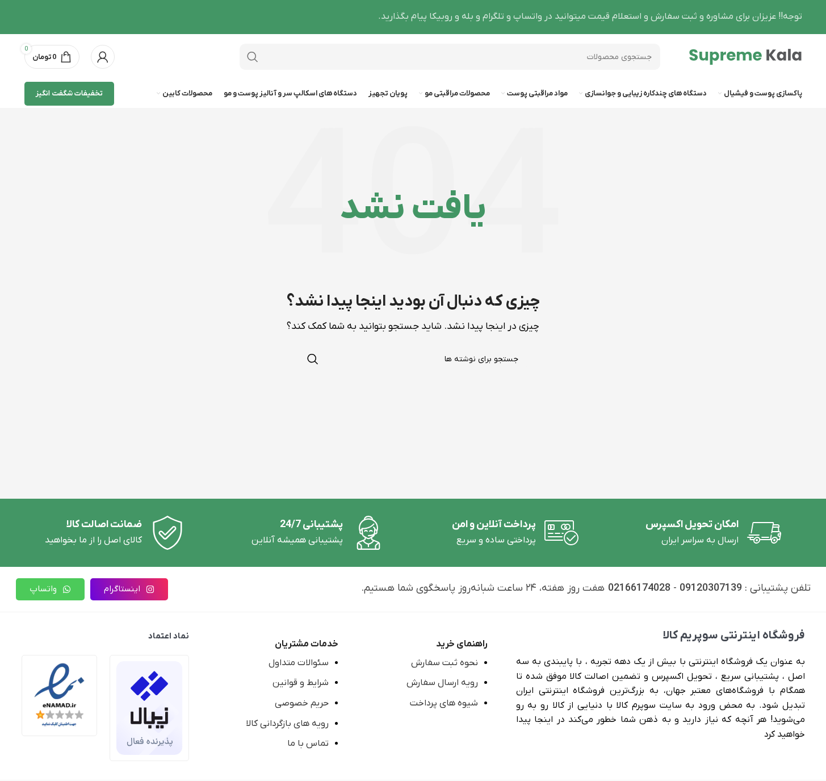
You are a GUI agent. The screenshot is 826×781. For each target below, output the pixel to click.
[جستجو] (253, 57)
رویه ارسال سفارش (442, 682)
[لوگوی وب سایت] (745, 56)
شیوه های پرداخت (444, 703)
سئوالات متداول (299, 663)
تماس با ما (308, 743)
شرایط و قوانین (300, 682)
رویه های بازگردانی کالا (287, 723)
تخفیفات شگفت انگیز (69, 93)
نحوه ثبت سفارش (444, 663)
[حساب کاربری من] (102, 56)
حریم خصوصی (302, 703)
